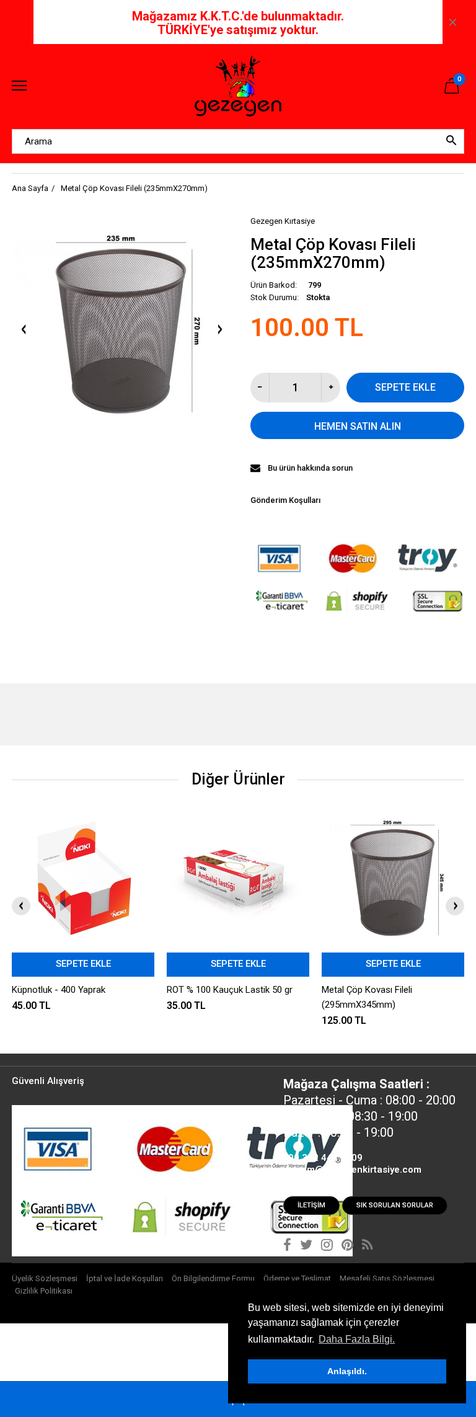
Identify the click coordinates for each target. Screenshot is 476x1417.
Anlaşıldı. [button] (347, 1371)
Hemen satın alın (357, 426)
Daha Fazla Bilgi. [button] (357, 1339)
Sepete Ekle (405, 387)
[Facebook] (287, 1246)
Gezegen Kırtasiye (282, 221)
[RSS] (367, 1246)
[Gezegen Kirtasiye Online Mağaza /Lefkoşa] (238, 86)
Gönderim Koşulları (285, 500)
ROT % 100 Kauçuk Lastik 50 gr (230, 989)
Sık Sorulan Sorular (394, 1205)
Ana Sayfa (30, 188)
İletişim (311, 1205)
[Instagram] (327, 1246)
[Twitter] (306, 1246)
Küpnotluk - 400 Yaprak (58, 989)
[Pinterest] (347, 1246)
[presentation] (21, 906)
